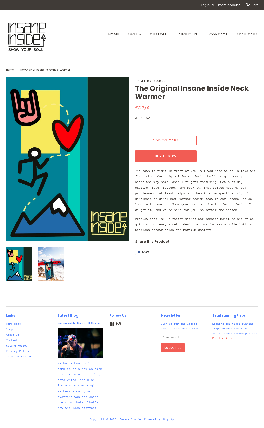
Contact (218, 34)
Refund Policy (17, 345)
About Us (188, 34)
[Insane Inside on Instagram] (118, 324)
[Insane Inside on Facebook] (111, 324)
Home (113, 34)
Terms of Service (19, 356)
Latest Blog (68, 315)
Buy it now (166, 156)
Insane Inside (130, 419)
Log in (205, 5)
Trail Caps (247, 34)
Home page (13, 323)
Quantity (142, 117)
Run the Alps (222, 338)
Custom (158, 34)
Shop (133, 34)
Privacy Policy (17, 351)
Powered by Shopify (159, 419)
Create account (228, 5)
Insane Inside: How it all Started (79, 324)
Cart (254, 5)
